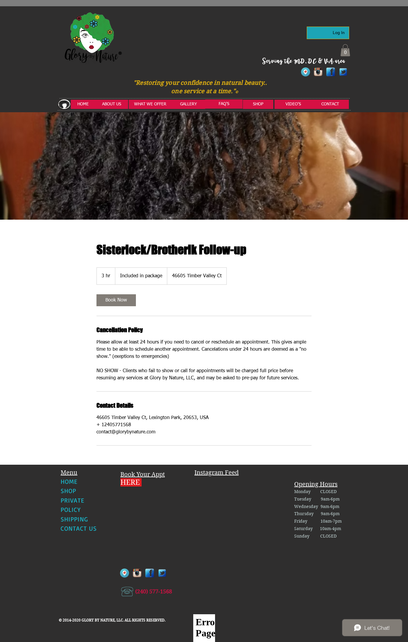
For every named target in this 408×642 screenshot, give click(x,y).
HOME (69, 481)
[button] (345, 50)
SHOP (68, 491)
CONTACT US (79, 528)
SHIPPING (74, 519)
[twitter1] (343, 72)
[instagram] (318, 72)
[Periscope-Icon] (305, 72)
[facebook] (330, 72)
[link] (116, 300)
